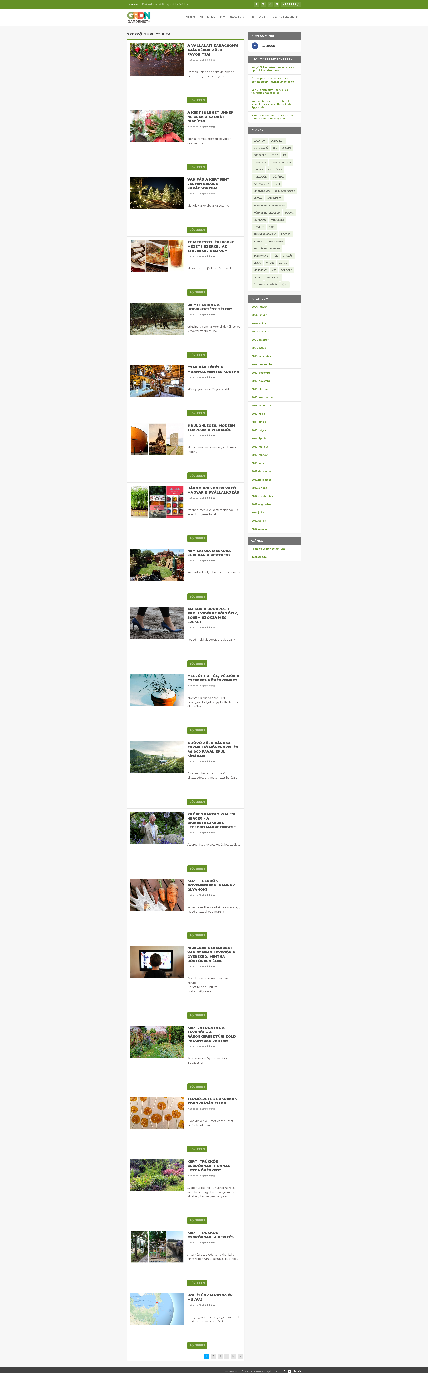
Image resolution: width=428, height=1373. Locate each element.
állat (258, 277)
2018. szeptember (263, 397)
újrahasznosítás (266, 284)
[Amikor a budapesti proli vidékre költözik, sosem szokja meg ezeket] (157, 623)
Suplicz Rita (197, 60)
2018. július (258, 413)
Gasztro (237, 17)
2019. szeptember (262, 364)
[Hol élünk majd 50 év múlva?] (157, 1309)
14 (233, 1356)
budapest (277, 140)
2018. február (260, 454)
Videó (190, 17)
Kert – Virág (258, 17)
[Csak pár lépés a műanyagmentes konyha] (157, 381)
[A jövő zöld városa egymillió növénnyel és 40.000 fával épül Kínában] (157, 757)
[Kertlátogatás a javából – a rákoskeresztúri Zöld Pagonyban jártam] (157, 1042)
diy (275, 147)
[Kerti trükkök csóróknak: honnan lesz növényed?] (157, 1175)
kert (277, 183)
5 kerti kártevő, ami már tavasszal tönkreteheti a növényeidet (272, 117)
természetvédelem (267, 248)
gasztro (260, 162)
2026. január (259, 306)
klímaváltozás (284, 191)
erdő (274, 155)
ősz (285, 284)
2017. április (259, 520)
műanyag (260, 219)
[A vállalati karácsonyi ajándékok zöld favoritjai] (157, 59)
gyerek (258, 169)
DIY (222, 17)
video (257, 263)
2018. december (261, 372)
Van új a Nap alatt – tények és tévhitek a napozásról (270, 91)
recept (286, 234)
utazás (288, 255)
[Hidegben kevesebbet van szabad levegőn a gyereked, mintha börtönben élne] (157, 962)
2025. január (259, 314)
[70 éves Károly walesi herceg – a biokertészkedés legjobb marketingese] (157, 828)
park (272, 227)
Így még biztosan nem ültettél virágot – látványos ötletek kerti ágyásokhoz (271, 104)
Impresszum (259, 556)
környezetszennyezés (269, 205)
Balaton (260, 140)
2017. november (261, 479)
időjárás (278, 176)
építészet (273, 277)
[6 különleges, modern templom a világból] (157, 439)
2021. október (260, 339)
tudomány (261, 255)
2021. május (259, 347)
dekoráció (261, 147)
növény (259, 227)
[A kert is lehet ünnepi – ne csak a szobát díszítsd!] (157, 126)
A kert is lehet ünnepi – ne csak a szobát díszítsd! (212, 117)
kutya (258, 198)
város (283, 263)
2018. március (260, 446)
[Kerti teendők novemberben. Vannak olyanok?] (157, 895)
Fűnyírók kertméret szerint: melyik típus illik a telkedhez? (273, 69)
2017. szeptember (262, 496)
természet (276, 241)
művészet (277, 219)
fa (284, 155)
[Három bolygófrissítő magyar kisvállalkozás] (157, 502)
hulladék (260, 176)
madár (289, 212)
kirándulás (262, 191)
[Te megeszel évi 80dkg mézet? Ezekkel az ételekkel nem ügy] (157, 256)
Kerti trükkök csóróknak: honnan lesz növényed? (209, 1165)
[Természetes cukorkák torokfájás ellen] (157, 1113)
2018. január (259, 463)
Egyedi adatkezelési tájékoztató (260, 1371)
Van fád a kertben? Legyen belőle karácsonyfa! (208, 183)
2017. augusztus (261, 504)
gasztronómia (281, 162)
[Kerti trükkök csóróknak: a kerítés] (157, 1247)
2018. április (259, 438)
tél (275, 255)
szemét (259, 241)
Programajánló (285, 17)
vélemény (260, 270)
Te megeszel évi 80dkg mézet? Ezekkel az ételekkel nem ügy (211, 246)
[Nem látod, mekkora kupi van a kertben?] (157, 565)
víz (274, 270)
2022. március (260, 331)
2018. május (259, 430)
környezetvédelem (267, 212)
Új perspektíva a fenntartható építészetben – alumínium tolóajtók (273, 80)
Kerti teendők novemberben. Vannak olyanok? (211, 885)
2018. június (259, 422)
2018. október (260, 389)
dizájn (286, 147)
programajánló (265, 234)
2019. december (261, 356)
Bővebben (197, 100)
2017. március (260, 529)
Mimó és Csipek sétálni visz (268, 548)
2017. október (260, 487)
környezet (274, 198)
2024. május (259, 323)
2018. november (261, 380)
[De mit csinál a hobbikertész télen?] (157, 319)
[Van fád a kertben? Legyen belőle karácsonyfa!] (157, 193)
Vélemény (207, 17)
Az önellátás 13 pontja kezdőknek (161, 4)
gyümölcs (275, 169)
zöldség (286, 270)
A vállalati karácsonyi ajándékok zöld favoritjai (213, 50)
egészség (260, 155)
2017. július (258, 512)
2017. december (261, 471)
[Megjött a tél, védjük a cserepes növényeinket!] (157, 690)
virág (270, 263)
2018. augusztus (261, 405)
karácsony (261, 183)
